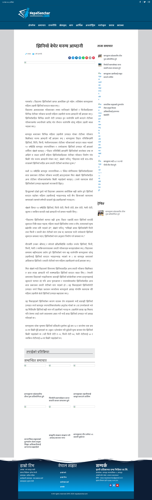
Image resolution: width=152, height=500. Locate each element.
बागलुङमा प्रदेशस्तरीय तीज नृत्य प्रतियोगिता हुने (34, 395)
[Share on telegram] (79, 57)
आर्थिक (79, 25)
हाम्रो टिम (63, 477)
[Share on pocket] (93, 57)
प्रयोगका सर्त (64, 482)
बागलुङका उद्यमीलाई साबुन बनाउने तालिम (82, 395)
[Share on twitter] (73, 57)
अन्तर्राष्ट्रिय (90, 25)
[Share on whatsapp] (83, 57)
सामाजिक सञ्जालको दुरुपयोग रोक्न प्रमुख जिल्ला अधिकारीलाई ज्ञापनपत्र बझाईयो (32, 443)
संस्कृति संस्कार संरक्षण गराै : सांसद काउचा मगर (59, 436)
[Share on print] (90, 57)
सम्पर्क (62, 487)
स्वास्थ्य (120, 25)
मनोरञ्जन (102, 25)
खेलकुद (62, 25)
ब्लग (71, 25)
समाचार (41, 25)
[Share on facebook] (69, 57)
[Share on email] (86, 57)
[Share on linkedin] (76, 57)
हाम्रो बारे (63, 472)
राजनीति (52, 25)
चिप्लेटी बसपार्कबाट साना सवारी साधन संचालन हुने (59, 399)
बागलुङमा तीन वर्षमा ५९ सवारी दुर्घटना (83, 435)
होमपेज (31, 25)
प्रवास (111, 25)
